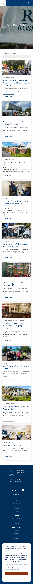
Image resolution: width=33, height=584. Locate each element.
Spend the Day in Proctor (12, 445)
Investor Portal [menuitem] (16, 536)
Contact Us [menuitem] (16, 538)
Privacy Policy (19, 561)
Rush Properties (8, 77)
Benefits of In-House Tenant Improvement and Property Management (13, 326)
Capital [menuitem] (16, 500)
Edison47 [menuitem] (16, 511)
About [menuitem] (16, 515)
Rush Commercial (8, 320)
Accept (16, 573)
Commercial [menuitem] (16, 503)
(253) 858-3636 (19, 485)
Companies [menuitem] (16, 495)
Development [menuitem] (16, 498)
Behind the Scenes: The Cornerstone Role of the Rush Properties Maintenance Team (16, 203)
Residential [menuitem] (16, 508)
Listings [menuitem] (16, 530)
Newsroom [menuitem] (16, 533)
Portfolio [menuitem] (16, 523)
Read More (8, 96)
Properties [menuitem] (16, 506)
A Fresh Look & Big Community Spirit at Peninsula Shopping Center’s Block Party (16, 83)
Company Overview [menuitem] (16, 518)
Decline (16, 577)
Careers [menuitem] (17, 521)
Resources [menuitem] (16, 527)
